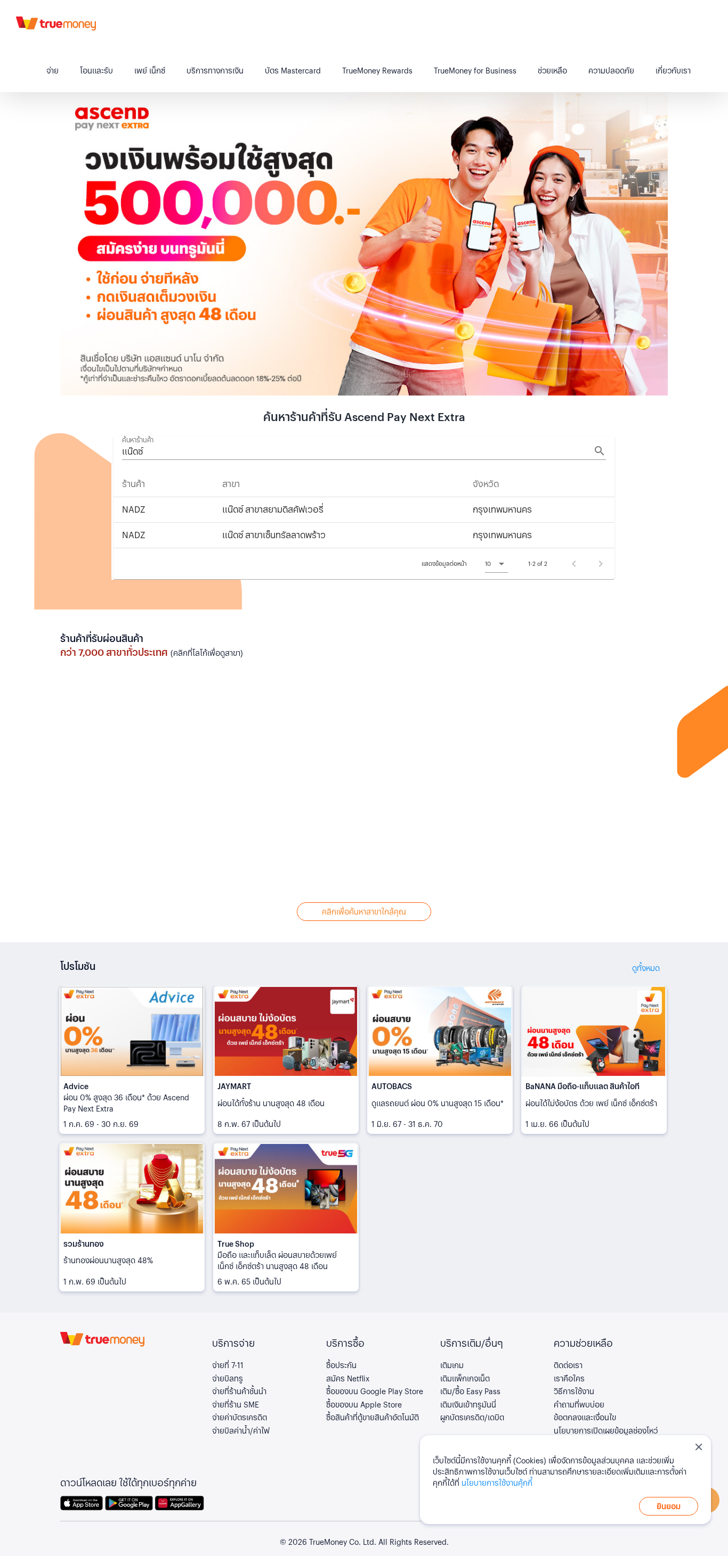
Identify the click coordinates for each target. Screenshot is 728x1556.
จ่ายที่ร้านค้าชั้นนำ (239, 1391)
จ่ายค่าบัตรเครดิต (239, 1417)
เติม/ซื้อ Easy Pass (470, 1391)
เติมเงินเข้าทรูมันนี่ (468, 1404)
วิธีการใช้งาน (574, 1391)
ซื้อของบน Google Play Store (374, 1391)
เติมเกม (452, 1365)
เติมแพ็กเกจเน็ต (465, 1378)
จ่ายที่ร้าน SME (235, 1404)
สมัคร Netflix (347, 1378)
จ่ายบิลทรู (227, 1378)
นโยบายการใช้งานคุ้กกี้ (497, 1482)
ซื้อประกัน (341, 1365)
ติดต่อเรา (568, 1365)
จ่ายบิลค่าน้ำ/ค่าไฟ (241, 1430)
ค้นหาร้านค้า (137, 440)
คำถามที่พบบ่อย (579, 1404)
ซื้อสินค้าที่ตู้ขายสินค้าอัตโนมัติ (372, 1417)
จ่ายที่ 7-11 (228, 1365)
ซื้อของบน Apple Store (364, 1404)
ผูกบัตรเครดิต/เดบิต (472, 1417)
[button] (496, 563)
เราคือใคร (569, 1378)
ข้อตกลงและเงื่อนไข (585, 1417)
